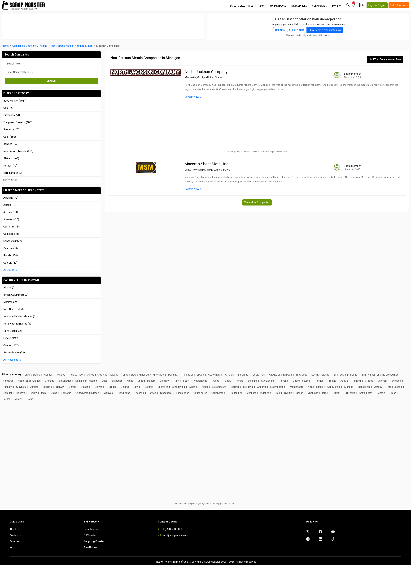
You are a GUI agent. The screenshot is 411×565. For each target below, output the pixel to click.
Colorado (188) (11, 233)
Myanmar (312, 392)
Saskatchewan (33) (14, 352)
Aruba (130, 380)
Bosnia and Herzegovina (171, 386)
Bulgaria (47, 386)
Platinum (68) (11, 158)
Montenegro (296, 386)
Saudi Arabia (218, 392)
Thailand (139, 392)
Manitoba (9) (10, 302)
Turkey (33, 392)
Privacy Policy (163, 561)
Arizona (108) (10, 212)
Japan (299, 392)
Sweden (396, 380)
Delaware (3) (10, 248)
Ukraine (34, 386)
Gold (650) (9, 136)
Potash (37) (10, 165)
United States (84, 45)
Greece (369, 380)
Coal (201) (9, 107)
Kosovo (20, 392)
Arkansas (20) (11, 219)
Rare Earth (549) (12, 172)
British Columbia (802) (15, 294)
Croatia (113, 386)
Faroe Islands (394, 386)
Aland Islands (315, 386)
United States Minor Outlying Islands (143, 374)
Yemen (18, 399)
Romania (284, 380)
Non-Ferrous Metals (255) (18, 151)
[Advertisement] (103, 25)
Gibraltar (7, 392)
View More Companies (257, 202)
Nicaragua (301, 374)
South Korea (200, 392)
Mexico (61, 374)
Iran (278, 392)
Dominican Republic (86, 380)
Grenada (49, 380)
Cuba (104, 380)
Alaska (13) (9, 204)
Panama (172, 374)
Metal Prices (299, 5)
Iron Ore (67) (10, 144)
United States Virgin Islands (102, 374)
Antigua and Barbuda (280, 374)
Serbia (72, 386)
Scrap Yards (319, 5)
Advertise (15, 541)
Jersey (378, 386)
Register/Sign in (377, 5)
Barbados (117, 380)
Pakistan (66, 392)
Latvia (137, 386)
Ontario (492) (10, 338)
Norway (60, 386)
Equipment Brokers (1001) (18, 122)
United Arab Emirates (87, 392)
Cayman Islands (320, 374)
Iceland (235, 386)
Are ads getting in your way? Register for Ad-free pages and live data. (256, 152)
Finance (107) (11, 129)
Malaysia (108, 392)
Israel (325, 392)
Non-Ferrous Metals (62, 45)
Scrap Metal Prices (242, 5)
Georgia (381, 392)
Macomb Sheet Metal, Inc (206, 164)
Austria (344, 380)
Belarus (125, 386)
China (54, 392)
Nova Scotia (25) (12, 330)
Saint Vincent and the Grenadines (380, 374)
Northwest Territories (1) (17, 323)
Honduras (8, 380)
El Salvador (64, 380)
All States (9, 269)
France (215, 380)
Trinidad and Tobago (192, 374)
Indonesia (265, 392)
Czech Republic (301, 380)
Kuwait (336, 392)
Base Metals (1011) (14, 100)
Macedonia (364, 386)
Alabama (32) (10, 197)
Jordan (6, 399)
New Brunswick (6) (13, 309)
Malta (205, 386)
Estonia (149, 386)
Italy (176, 380)
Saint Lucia (340, 374)
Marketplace (278, 5)
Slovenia (99, 386)
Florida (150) (10, 255)
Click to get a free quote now (325, 30)
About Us (14, 529)
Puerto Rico (76, 374)
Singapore (166, 392)
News (261, 5)
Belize (353, 374)
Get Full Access (399, 5)
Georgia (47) (10, 262)
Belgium (252, 380)
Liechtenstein (277, 386)
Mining (43, 45)
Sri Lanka (350, 392)
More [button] (335, 5)
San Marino (333, 386)
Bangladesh (182, 392)
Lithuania (85, 386)
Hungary (7, 386)
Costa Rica (259, 374)
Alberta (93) (10, 287)
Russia (227, 380)
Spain (186, 380)
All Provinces (11, 359)
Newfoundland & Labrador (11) (20, 316)
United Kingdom (146, 380)
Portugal (319, 380)
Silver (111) (10, 180)
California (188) (12, 226)
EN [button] (362, 5)
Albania (193, 386)
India (44, 392)
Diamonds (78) (12, 115)
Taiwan (152, 392)
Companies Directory (24, 45)
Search (51, 80)
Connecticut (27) (12, 241)
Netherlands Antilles (29, 380)
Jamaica (229, 374)
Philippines (236, 392)
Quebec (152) (11, 345)
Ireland (332, 380)
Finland (357, 380)
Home (5, 45)
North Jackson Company (206, 71)
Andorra (261, 386)
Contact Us (16, 535)
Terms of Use (180, 561)
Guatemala (214, 374)
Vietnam (251, 392)
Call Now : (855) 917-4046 (290, 30)
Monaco (348, 386)
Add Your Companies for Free (385, 59)
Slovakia (21, 386)
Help (12, 547)
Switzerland (268, 380)
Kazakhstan (365, 392)
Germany (165, 380)
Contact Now (192, 96)
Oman (393, 392)
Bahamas (243, 374)
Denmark (382, 380)
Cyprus (288, 392)
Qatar (30, 399)
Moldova (248, 386)
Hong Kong (124, 392)
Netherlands (200, 380)
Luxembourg (219, 386)
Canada (48, 374)
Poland (239, 380)
